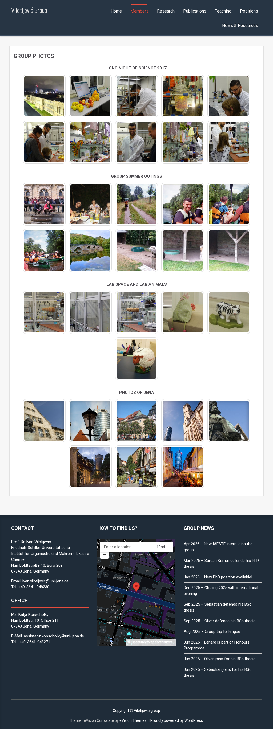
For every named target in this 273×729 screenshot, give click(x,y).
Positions (249, 11)
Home (116, 11)
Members (139, 11)
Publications (194, 11)
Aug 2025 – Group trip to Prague (212, 631)
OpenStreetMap (142, 642)
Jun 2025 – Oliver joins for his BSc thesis (219, 658)
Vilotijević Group (29, 9)
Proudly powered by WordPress (176, 720)
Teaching (223, 11)
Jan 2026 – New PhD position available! (218, 577)
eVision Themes (133, 720)
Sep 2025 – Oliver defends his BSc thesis (219, 620)
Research (166, 11)
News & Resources (240, 25)
